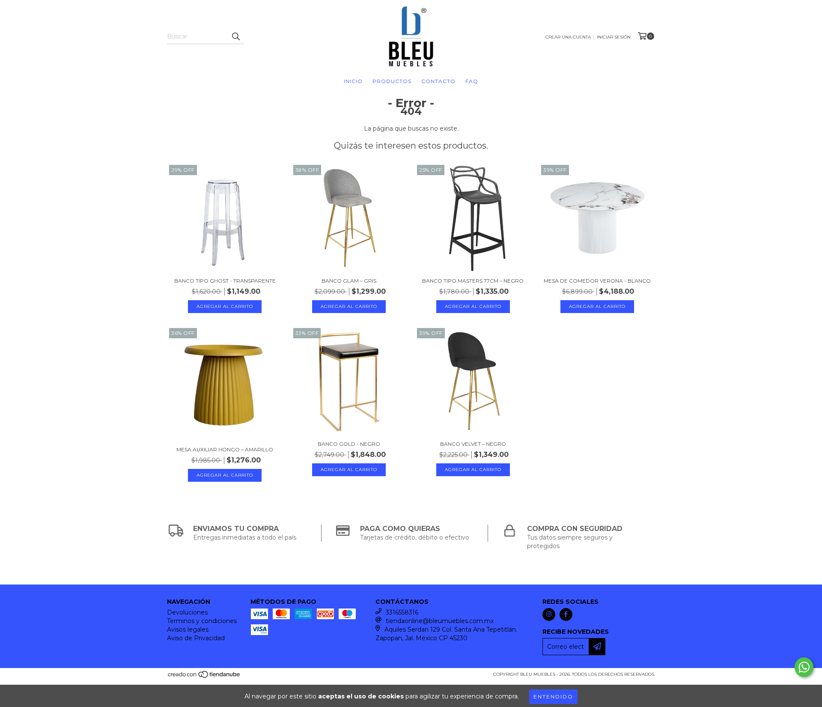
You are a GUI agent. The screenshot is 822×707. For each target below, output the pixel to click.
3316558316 (402, 612)
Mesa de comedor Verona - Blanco (597, 280)
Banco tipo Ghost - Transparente (225, 280)
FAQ (471, 81)
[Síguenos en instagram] (548, 614)
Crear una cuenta (568, 37)
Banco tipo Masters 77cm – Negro (473, 280)
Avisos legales (187, 629)
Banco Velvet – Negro (473, 444)
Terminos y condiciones (202, 621)
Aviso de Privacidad (196, 638)
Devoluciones (187, 612)
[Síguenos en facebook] (566, 614)
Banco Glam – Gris (349, 280)
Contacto (438, 81)
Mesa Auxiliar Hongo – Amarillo (224, 449)
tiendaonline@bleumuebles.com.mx (440, 621)
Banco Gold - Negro (349, 444)
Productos (391, 81)
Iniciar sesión (614, 37)
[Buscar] (235, 36)
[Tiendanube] (204, 677)
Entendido (553, 696)
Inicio (353, 81)
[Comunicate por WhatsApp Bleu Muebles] (804, 667)
